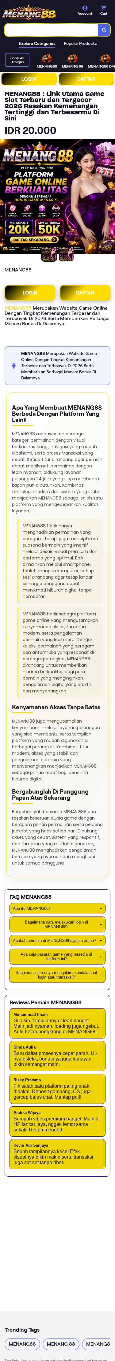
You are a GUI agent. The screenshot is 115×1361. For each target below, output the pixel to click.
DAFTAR (86, 79)
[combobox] (51, 30)
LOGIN (28, 79)
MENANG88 (18, 308)
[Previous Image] (5, 197)
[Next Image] (110, 197)
